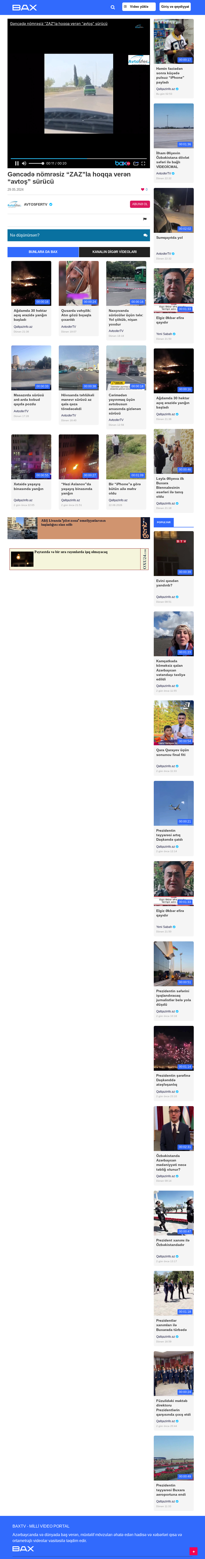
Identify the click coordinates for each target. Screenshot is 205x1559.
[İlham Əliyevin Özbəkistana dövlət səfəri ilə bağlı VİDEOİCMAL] (174, 126)
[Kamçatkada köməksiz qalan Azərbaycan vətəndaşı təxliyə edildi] (174, 634)
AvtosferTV (68, 326)
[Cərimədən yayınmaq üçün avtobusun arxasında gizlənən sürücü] (126, 368)
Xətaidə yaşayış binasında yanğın (29, 486)
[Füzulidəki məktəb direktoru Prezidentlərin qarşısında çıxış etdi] (174, 1373)
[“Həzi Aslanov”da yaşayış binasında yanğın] (79, 457)
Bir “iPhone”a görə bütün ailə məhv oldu (125, 488)
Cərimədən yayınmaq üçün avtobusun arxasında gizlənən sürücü (125, 404)
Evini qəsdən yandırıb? (167, 583)
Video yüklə (138, 6)
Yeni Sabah (164, 334)
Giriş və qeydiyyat (175, 6)
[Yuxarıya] (194, 1551)
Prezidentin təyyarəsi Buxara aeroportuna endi (171, 1489)
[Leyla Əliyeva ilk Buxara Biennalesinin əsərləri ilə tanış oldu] (174, 451)
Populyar (163, 522)
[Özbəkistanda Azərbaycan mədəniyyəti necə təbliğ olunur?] (174, 1128)
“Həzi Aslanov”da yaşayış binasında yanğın (76, 488)
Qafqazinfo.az (23, 326)
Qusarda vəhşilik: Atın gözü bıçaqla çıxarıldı (76, 315)
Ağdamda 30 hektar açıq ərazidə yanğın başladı (30, 315)
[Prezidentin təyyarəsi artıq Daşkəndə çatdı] (174, 803)
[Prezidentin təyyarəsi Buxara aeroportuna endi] (174, 1458)
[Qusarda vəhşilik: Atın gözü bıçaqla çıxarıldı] (79, 283)
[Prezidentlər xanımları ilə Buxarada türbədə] (174, 1293)
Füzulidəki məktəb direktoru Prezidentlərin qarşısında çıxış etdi (173, 1407)
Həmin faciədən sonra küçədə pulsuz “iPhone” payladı (170, 75)
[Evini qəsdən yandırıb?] (174, 553)
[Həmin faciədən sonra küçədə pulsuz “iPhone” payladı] (174, 41)
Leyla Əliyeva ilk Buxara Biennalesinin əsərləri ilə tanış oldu (170, 488)
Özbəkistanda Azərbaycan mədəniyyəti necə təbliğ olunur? (171, 1162)
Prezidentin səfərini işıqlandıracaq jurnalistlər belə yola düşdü (173, 998)
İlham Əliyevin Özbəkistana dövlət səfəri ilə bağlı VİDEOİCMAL (172, 160)
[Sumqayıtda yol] (174, 210)
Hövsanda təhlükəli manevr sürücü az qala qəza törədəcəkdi (77, 402)
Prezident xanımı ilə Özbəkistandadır (173, 1242)
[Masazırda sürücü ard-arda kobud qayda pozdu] (31, 368)
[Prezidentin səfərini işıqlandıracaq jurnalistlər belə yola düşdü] (174, 963)
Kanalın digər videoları (114, 252)
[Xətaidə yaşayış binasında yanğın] (31, 457)
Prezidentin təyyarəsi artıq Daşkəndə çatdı (169, 834)
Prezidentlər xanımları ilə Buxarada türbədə (171, 1324)
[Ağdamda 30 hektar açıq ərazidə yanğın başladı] (31, 283)
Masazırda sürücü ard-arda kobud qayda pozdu (29, 399)
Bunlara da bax (43, 252)
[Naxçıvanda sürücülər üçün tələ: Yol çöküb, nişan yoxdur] (126, 283)
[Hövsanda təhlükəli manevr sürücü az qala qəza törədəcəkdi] (79, 368)
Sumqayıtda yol (169, 238)
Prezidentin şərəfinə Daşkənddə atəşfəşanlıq (173, 1079)
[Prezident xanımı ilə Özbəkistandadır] (174, 1213)
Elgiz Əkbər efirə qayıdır (170, 320)
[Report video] (145, 219)
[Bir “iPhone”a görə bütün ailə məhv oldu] (126, 457)
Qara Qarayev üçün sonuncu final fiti (172, 752)
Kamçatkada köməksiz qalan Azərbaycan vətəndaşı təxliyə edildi (170, 670)
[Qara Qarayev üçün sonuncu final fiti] (174, 723)
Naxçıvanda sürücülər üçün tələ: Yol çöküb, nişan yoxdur (126, 317)
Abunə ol (140, 204)
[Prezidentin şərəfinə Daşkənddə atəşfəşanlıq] (174, 1048)
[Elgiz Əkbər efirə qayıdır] (174, 290)
